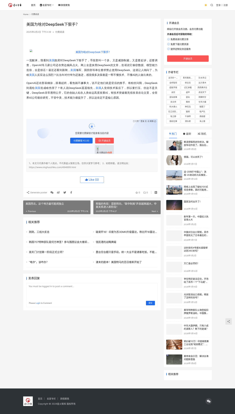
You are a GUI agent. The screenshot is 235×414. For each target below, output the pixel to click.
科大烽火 (173, 106)
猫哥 (188, 111)
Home (25, 14)
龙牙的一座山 (174, 78)
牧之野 (173, 116)
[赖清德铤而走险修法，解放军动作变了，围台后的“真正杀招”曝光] (174, 145)
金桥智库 (173, 83)
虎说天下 (202, 92)
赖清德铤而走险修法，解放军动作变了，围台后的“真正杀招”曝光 (196, 144)
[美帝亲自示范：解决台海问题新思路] (174, 359)
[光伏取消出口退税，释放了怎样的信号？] (174, 298)
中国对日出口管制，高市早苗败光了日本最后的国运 (196, 235)
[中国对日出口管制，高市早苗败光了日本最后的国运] (174, 235)
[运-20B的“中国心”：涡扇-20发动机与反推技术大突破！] (174, 175)
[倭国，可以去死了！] (174, 160)
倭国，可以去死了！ (194, 156)
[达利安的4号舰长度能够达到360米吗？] (174, 251)
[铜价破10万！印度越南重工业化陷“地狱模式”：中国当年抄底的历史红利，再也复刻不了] (174, 345)
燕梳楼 (202, 116)
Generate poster (38, 192)
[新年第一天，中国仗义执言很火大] (174, 220)
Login (37, 303)
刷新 (152, 121)
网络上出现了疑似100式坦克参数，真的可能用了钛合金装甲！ (196, 189)
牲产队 (202, 111)
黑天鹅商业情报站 (189, 78)
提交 (150, 303)
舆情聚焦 (65, 5)
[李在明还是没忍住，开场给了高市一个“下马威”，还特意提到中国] (174, 282)
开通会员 (106, 140)
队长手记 (202, 78)
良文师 (173, 102)
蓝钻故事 (173, 97)
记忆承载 (188, 87)
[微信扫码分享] (52, 192)
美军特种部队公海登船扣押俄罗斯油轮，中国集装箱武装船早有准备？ (196, 313)
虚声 (188, 92)
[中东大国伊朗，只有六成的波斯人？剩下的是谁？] (174, 329)
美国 (52, 60)
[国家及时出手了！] (174, 205)
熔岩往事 (173, 121)
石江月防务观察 (174, 111)
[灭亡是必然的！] (174, 267)
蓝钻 (188, 97)
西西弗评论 (202, 87)
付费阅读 (59, 31)
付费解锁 (81, 140)
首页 (33, 5)
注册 (225, 5)
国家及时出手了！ (193, 201)
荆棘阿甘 (202, 97)
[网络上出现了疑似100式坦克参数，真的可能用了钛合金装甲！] (174, 190)
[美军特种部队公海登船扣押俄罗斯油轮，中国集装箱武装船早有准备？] (174, 313)
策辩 (188, 102)
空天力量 (202, 102)
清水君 (188, 121)
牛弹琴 (188, 116)
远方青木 (202, 83)
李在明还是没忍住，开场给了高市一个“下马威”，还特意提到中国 (196, 281)
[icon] (208, 401)
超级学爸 (173, 87)
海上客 (202, 121)
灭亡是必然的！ (192, 263)
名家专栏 (47, 5)
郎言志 (188, 83)
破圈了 (202, 106)
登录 (218, 5)
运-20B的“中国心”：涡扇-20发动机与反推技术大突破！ (196, 174)
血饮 (173, 92)
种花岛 (188, 106)
